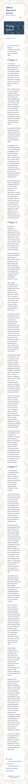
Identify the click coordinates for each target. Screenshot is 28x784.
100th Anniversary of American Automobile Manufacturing (12, 768)
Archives (10, 759)
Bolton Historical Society (10, 10)
